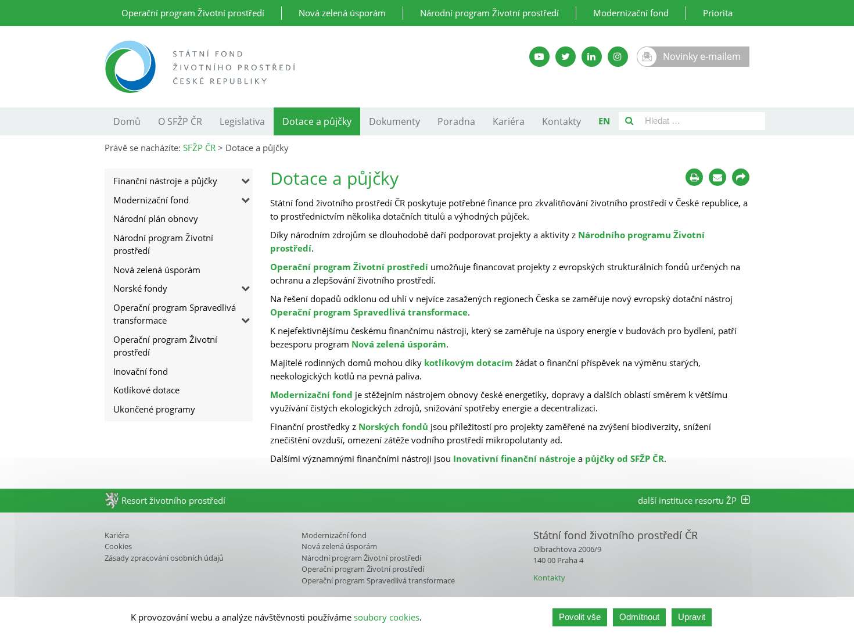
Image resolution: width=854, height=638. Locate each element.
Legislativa (242, 121)
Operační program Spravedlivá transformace (174, 314)
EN (604, 121)
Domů (127, 121)
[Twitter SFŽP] (565, 56)
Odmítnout (639, 617)
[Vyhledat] (629, 121)
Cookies (118, 546)
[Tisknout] (694, 177)
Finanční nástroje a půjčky (165, 181)
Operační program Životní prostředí (192, 13)
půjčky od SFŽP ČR (624, 458)
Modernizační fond (631, 13)
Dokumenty (394, 121)
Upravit (691, 617)
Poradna (456, 121)
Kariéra (509, 121)
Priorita (718, 13)
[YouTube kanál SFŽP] (539, 56)
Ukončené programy (154, 409)
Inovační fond (140, 371)
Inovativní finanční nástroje (514, 458)
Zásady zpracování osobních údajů (164, 558)
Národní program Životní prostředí (489, 13)
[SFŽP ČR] (289, 67)
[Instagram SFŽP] (618, 56)
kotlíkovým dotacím (468, 362)
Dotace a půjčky (316, 121)
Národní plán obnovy (155, 218)
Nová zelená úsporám (342, 13)
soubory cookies (386, 617)
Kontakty (561, 121)
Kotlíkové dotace (146, 390)
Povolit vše (580, 617)
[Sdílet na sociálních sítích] (740, 177)
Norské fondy (140, 288)
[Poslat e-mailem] (717, 177)
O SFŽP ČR (180, 121)
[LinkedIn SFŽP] (592, 56)
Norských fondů (393, 426)
